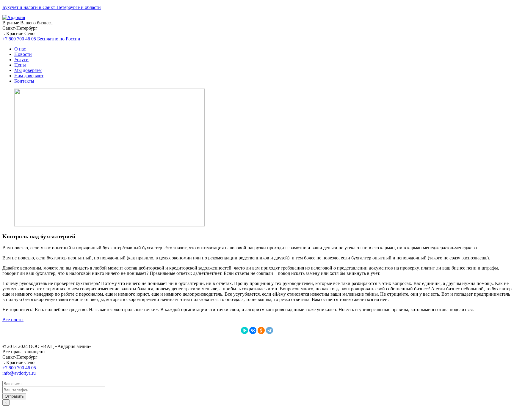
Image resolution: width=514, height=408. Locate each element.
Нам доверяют (28, 75)
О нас (20, 48)
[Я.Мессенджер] (244, 330)
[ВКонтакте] (252, 330)
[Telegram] (269, 330)
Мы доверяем (28, 70)
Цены (20, 64)
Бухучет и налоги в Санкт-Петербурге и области (51, 7)
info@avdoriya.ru (19, 373)
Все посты (12, 319)
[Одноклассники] (261, 330)
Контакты (24, 81)
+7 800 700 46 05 (41, 38)
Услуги (21, 59)
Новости (23, 54)
